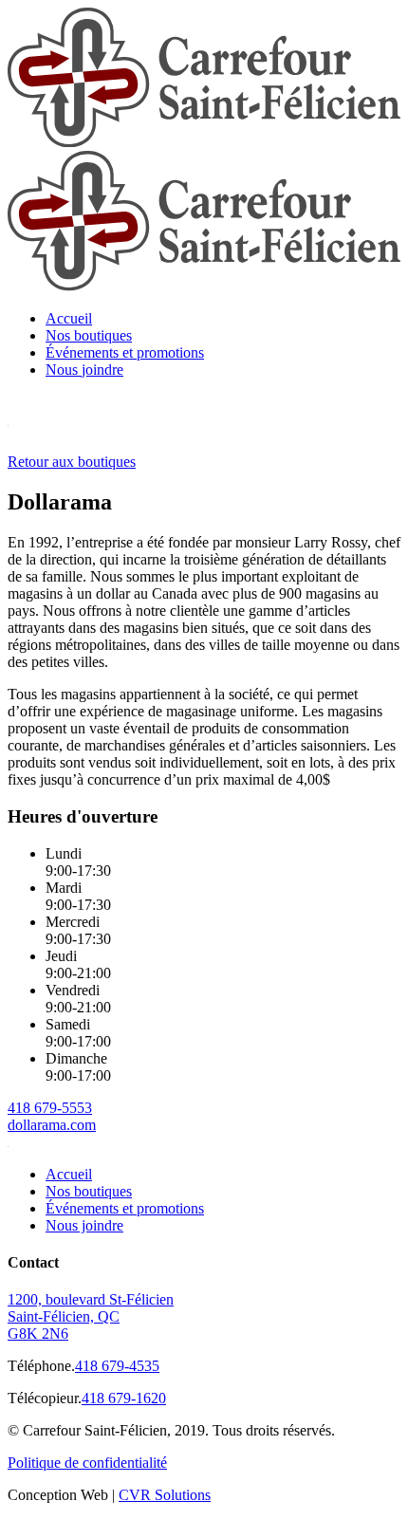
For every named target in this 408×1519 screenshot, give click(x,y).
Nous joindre (84, 369)
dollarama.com (52, 1125)
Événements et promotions (125, 352)
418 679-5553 (50, 1108)
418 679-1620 (124, 1398)
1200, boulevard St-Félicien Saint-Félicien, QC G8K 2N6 (91, 1316)
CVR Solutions (165, 1495)
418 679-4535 (117, 1366)
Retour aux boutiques (72, 462)
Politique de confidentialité (87, 1462)
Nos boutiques (89, 335)
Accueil (69, 318)
